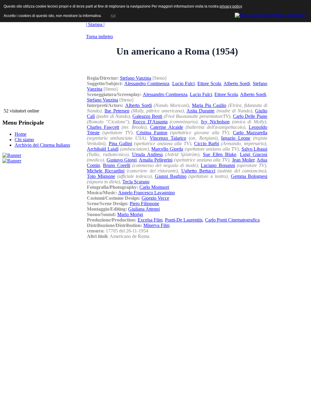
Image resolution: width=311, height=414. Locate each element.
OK (112, 16)
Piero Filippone (144, 203)
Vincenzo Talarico (168, 138)
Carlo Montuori (154, 187)
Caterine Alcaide (166, 127)
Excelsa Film (150, 219)
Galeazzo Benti (147, 116)
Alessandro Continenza (146, 83)
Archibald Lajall (102, 149)
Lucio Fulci (183, 83)
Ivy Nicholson (215, 121)
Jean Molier (243, 159)
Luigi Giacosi (253, 154)
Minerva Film (156, 225)
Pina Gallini (120, 143)
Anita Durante (200, 110)
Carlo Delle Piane (250, 116)
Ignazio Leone (235, 138)
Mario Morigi (130, 214)
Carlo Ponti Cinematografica (232, 219)
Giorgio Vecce (155, 198)
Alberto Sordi (237, 83)
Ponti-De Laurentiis (184, 219)
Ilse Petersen (116, 110)
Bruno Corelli (116, 165)
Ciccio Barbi (206, 143)
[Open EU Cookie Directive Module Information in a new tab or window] (270, 14)
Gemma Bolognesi (249, 176)
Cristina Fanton (151, 132)
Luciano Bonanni (218, 165)
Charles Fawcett (103, 127)
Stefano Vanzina (135, 78)
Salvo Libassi (254, 149)
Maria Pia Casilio (209, 105)
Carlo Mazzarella (250, 132)
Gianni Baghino (170, 176)
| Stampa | (95, 24)
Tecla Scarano (135, 181)
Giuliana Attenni (144, 209)
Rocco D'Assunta (150, 121)
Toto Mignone (101, 176)
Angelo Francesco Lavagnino (146, 192)
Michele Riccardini (106, 170)
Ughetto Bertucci (198, 170)
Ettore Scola (209, 83)
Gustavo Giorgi (122, 159)
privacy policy (231, 6)
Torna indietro (99, 36)
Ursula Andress (147, 154)
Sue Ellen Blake (219, 154)
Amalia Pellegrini (156, 159)
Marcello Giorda (167, 149)
